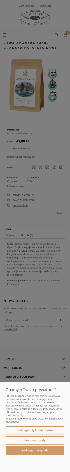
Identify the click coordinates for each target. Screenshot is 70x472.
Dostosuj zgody (35, 440)
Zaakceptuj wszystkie (35, 450)
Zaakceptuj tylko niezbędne (35, 430)
